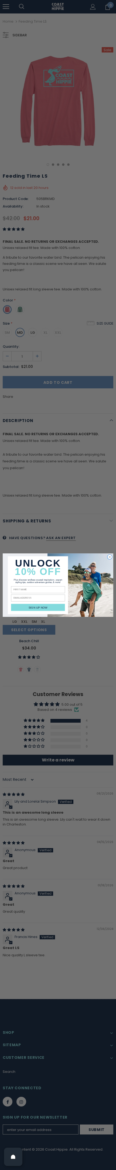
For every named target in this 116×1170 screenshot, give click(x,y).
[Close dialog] (109, 556)
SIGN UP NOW (38, 607)
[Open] (13, 1157)
